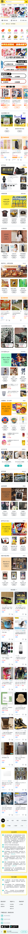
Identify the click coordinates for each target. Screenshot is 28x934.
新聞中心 (2, 904)
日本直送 (9, 4)
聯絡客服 (12, 906)
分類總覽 (3, 4)
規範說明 (13, 854)
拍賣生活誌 (21, 4)
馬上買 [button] (5, 292)
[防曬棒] (20, 75)
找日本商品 (23, 351)
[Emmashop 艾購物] (20, 459)
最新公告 (12, 908)
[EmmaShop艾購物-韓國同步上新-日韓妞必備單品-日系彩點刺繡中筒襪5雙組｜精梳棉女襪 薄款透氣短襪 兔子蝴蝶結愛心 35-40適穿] (24, 457)
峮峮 (17, 820)
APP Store (5, 926)
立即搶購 (5, 107)
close (2, 931)
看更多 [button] (6, 238)
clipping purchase (9, 160)
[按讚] (12, 342)
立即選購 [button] (5, 549)
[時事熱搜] (7, 50)
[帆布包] (7, 81)
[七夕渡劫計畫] (14, 12)
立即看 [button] (6, 203)
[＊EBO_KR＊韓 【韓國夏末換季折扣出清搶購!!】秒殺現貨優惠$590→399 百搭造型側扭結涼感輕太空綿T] (11, 453)
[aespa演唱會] (7, 75)
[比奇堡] (20, 63)
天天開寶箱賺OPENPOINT (11, 22)
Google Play (14, 926)
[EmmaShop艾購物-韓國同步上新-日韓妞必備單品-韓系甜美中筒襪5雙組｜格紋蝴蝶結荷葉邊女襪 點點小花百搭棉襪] (24, 453)
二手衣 (21, 825)
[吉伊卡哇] (20, 68)
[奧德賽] (20, 81)
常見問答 (12, 904)
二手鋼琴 (15, 825)
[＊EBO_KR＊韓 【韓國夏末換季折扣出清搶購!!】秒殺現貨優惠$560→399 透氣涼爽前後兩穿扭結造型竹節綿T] (5, 455)
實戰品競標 (23, 193)
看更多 (24, 113)
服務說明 (2, 906)
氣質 (13, 820)
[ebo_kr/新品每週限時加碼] (7, 459)
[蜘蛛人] (7, 68)
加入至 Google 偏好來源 (26, 11)
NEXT (27, 124)
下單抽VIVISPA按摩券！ (11, 25)
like (6, 160)
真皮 (8, 820)
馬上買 (24, 263)
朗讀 (26, 8)
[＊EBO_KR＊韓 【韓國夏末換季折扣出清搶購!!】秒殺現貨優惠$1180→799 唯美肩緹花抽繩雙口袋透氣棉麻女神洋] (11, 457)
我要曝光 (24, 86)
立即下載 (24, 931)
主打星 (15, 4)
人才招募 (21, 904)
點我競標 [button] (5, 222)
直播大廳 (24, 471)
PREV (1, 124)
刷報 (3, 820)
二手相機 (8, 825)
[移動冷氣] (7, 63)
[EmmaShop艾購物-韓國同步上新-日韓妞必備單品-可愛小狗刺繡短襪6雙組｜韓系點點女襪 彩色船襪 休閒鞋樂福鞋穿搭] (18, 455)
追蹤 (7, 465)
